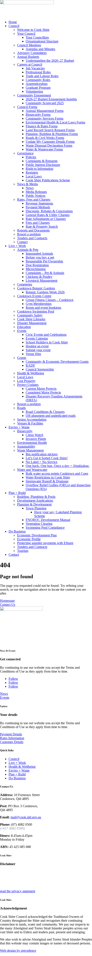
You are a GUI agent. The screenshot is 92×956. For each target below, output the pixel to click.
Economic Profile (29, 539)
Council (14, 26)
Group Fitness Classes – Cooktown (49, 300)
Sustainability (26, 446)
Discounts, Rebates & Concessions (49, 211)
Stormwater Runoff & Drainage (47, 481)
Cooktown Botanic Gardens (36, 288)
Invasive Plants (36, 439)
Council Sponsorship (40, 369)
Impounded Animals (39, 253)
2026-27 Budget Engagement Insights (51, 99)
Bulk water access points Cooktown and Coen (57, 473)
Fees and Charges (38, 222)
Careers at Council (29, 64)
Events (21, 331)
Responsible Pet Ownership (44, 261)
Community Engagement (34, 95)
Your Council (26, 33)
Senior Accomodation (31, 419)
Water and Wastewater (32, 469)
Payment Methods (38, 207)
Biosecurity (25, 431)
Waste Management (30, 450)
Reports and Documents (33, 230)
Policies (31, 157)
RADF (30, 365)
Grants (21, 358)
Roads (21, 408)
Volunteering (34, 91)
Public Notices (35, 195)
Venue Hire (33, 354)
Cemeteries (24, 284)
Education (24, 327)
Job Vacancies (35, 68)
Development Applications (35, 500)
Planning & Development (34, 504)
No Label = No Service (41, 462)
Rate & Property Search (42, 226)
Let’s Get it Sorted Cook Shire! (47, 458)
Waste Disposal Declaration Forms (49, 145)
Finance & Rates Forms (42, 126)
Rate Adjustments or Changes (46, 219)
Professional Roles (38, 72)
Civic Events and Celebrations (46, 334)
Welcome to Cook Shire (33, 30)
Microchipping (36, 269)
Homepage (7, 600)
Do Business (17, 531)
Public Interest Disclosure (43, 165)
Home (13, 22)
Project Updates (28, 385)
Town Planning (36, 508)
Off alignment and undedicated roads (51, 415)
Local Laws (34, 176)
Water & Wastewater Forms (44, 149)
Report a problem (29, 234)
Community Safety (30, 315)
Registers (32, 172)
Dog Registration (37, 265)
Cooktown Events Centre (34, 296)
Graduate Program (38, 87)
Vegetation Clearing (39, 523)
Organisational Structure (42, 41)
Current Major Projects (41, 388)
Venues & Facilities (30, 423)
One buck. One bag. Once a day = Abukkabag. (57, 466)
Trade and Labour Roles (42, 76)
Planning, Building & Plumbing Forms (52, 134)
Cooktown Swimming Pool (35, 311)
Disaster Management (31, 323)
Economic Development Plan (37, 535)
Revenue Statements (39, 203)
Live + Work (17, 246)
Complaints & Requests (42, 161)
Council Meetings (29, 45)
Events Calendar (37, 338)
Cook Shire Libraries (31, 319)
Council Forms (27, 107)
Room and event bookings (43, 307)
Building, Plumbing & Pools (36, 496)
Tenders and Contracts (32, 238)
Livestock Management (41, 280)
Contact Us (7, 604)
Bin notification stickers (42, 454)
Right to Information (39, 168)
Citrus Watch (34, 435)
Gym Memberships (39, 304)
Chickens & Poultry (39, 277)
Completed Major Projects (43, 392)
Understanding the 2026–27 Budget (50, 60)
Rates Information (12, 738)
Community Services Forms (44, 118)
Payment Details (11, 734)
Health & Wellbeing (30, 373)
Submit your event (38, 350)
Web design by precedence (18, 950)
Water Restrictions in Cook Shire (48, 477)
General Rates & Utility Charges (48, 215)
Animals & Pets (27, 249)
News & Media (27, 184)
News (30, 188)
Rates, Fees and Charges (33, 199)
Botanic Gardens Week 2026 (45, 292)
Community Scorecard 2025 (45, 103)
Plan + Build (17, 493)
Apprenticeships (36, 84)
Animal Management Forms (45, 111)
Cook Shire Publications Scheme (48, 180)
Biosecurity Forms (38, 114)
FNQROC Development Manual (48, 520)
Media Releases (36, 192)
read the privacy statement (17, 891)
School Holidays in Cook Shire (47, 342)
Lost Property (26, 381)
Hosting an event (37, 346)
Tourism (22, 551)
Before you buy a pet (40, 257)
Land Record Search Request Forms (50, 130)
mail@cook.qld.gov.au (25, 817)
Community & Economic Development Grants (57, 361)
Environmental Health (32, 442)
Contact (22, 242)
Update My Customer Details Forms (50, 141)
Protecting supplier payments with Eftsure (45, 543)
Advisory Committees (32, 53)
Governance (25, 153)
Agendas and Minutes (40, 49)
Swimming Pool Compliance (45, 527)
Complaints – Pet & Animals (45, 273)
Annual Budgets (28, 57)
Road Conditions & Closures (45, 412)
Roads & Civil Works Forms (45, 138)
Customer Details (11, 742)
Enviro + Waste (19, 427)
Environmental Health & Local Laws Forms (55, 122)
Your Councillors (37, 37)
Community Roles (38, 80)
